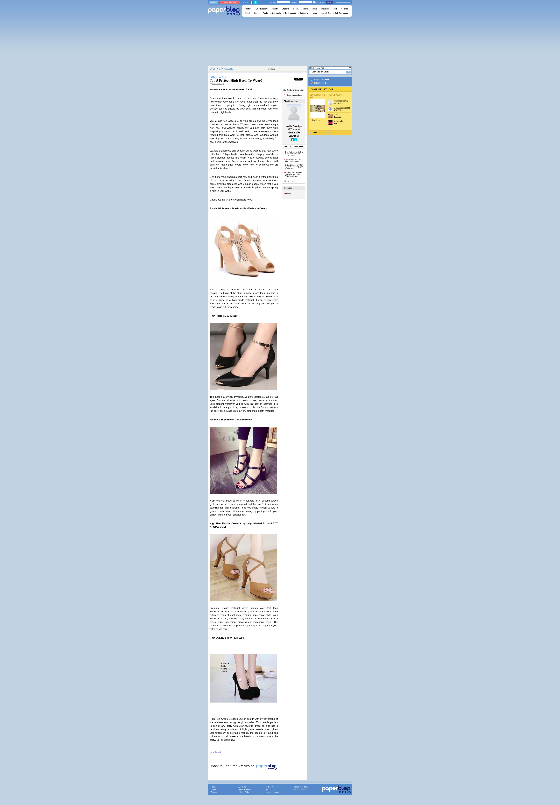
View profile (294, 132)
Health (296, 9)
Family (265, 13)
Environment (290, 13)
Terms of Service (245, 790)
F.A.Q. (268, 790)
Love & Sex (326, 13)
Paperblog (224, 11)
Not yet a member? (322, 80)
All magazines (299, 790)
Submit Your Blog (321, 83)
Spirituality (276, 13)
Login (329, 2)
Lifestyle (288, 193)
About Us (242, 787)
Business (325, 9)
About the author (319, 133)
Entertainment (261, 9)
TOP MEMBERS (335, 95)
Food (247, 13)
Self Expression (341, 13)
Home (213, 2)
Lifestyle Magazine (221, 68)
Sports (305, 9)
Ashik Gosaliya (218, 84)
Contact (214, 790)
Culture (248, 9)
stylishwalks (338, 121)
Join (333, 133)
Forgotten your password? (343, 2)
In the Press (270, 787)
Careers (214, 792)
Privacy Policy (244, 792)
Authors (271, 69)
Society (275, 9)
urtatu (336, 114)
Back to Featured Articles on (233, 766)
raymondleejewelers (342, 108)
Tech (335, 9)
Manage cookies (272, 792)
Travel (314, 9)
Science (344, 9)
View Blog (294, 136)
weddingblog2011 (341, 101)
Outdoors (304, 13)
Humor (314, 13)
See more (291, 181)
